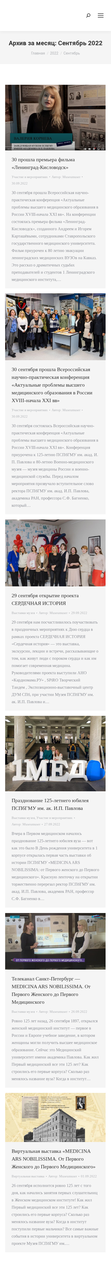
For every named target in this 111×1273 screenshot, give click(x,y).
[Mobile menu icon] (101, 15)
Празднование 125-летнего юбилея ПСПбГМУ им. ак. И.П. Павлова (50, 804)
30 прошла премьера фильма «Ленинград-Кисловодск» (43, 163)
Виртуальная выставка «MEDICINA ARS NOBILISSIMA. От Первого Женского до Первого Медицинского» (54, 1158)
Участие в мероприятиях (30, 177)
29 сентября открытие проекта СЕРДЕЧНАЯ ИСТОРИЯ (45, 599)
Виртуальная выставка (28, 1176)
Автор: (66, 177)
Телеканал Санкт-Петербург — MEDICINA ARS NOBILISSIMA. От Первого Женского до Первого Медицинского (51, 990)
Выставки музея (23, 613)
